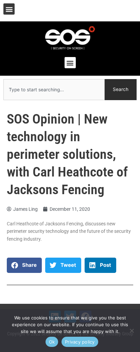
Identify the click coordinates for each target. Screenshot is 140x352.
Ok (52, 342)
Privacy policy (80, 342)
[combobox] (54, 89)
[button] (9, 9)
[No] (131, 330)
